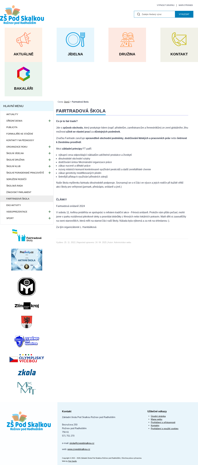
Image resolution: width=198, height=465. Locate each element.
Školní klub (13, 166)
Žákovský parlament (18, 192)
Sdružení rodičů (16, 179)
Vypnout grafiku (165, 5)
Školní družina (15, 160)
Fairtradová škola (17, 198)
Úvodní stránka (158, 416)
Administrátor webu (122, 242)
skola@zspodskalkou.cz (81, 443)
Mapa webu (156, 419)
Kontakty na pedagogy (20, 140)
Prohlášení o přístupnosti (163, 422)
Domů (66, 102)
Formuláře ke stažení (19, 134)
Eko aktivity (13, 205)
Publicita (11, 127)
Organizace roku (16, 147)
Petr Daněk (72, 461)
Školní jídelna (15, 153)
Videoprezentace (16, 211)
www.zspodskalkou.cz (78, 449)
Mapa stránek (186, 5)
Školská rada (14, 185)
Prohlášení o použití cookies (164, 428)
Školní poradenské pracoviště (25, 172)
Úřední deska (14, 121)
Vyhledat (184, 14)
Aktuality (12, 114)
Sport (10, 218)
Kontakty (155, 425)
